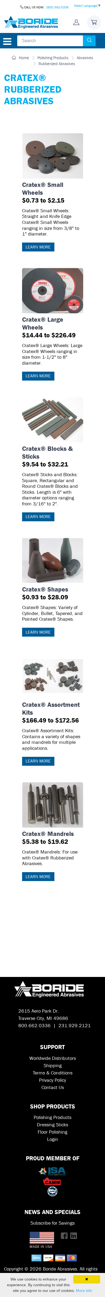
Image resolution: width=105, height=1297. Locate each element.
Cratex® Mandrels (48, 838)
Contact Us (52, 1087)
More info (84, 1290)
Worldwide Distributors (52, 1058)
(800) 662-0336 (57, 7)
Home (23, 58)
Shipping (53, 1066)
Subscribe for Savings (52, 1223)
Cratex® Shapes (45, 593)
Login (52, 1139)
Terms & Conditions (52, 1073)
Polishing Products (52, 58)
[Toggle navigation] (7, 41)
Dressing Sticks (52, 1125)
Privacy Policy (52, 1080)
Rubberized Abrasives (56, 63)
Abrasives (85, 58)
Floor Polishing (52, 1132)
